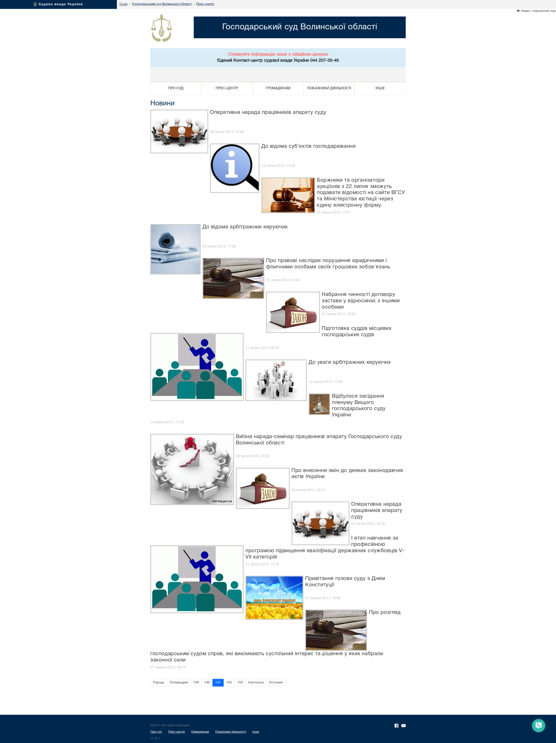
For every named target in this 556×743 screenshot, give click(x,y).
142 (229, 682)
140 (207, 682)
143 (240, 682)
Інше (255, 732)
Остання (276, 682)
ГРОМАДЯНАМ (278, 88)
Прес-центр (176, 732)
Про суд (156, 732)
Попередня (179, 682)
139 (196, 682)
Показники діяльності (230, 732)
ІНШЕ (380, 88)
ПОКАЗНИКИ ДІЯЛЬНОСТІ (329, 88)
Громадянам (200, 732)
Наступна (256, 682)
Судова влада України (61, 4)
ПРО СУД (176, 88)
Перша (158, 682)
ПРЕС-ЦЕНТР (227, 88)
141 (218, 682)
